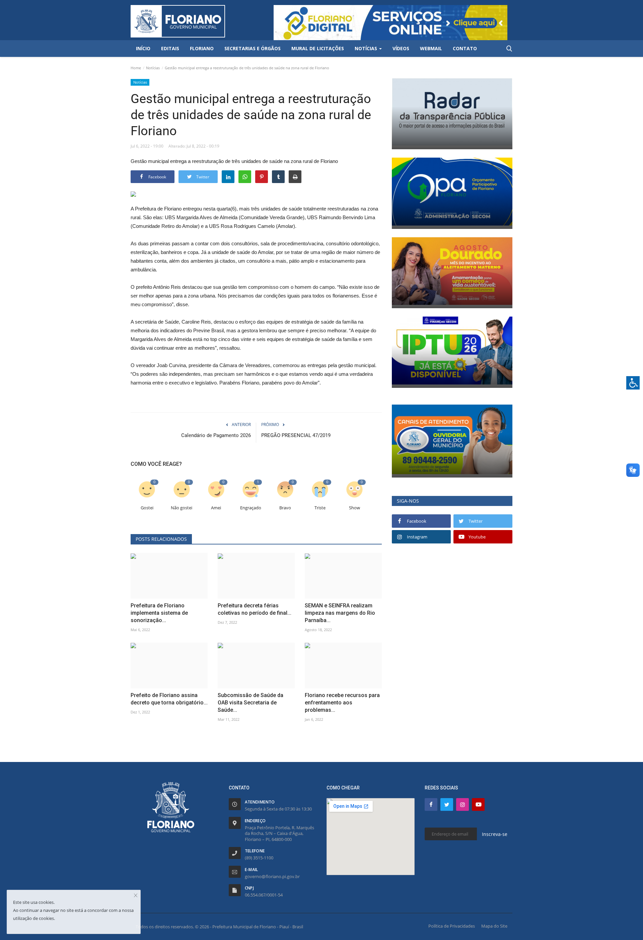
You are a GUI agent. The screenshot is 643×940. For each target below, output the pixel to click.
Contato (465, 48)
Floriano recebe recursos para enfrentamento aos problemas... (342, 702)
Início (143, 48)
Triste (320, 508)
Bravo (285, 508)
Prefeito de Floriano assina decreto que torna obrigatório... (169, 699)
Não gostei (181, 508)
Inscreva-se (494, 834)
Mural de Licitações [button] (317, 48)
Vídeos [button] (400, 48)
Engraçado (250, 508)
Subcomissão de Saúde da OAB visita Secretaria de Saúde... (250, 702)
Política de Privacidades (451, 926)
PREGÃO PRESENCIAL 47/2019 (296, 435)
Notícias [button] (366, 48)
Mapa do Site (494, 926)
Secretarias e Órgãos (252, 48)
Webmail (431, 48)
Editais (170, 48)
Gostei (147, 508)
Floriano (202, 48)
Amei (216, 508)
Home (136, 67)
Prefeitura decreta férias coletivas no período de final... (254, 609)
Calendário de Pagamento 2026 (216, 435)
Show (354, 508)
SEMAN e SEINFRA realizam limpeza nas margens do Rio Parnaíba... (340, 612)
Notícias (153, 67)
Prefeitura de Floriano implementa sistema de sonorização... (159, 612)
